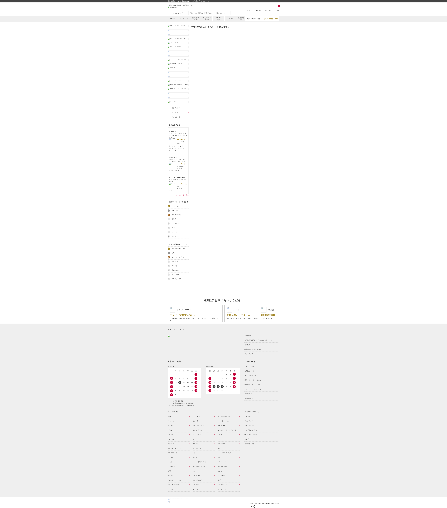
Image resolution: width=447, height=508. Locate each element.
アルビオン (221, 439)
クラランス (171, 444)
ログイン (249, 10)
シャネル (170, 434)
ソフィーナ (221, 475)
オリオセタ (196, 439)
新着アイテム (176, 108)
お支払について (249, 371)
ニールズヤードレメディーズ (227, 430)
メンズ (246, 439)
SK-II (169, 416)
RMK (169, 471)
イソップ (170, 489)
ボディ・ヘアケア (250, 425)
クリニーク (171, 430)
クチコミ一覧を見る (182, 195)
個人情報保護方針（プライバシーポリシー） (258, 340)
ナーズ (170, 462)
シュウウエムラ (197, 480)
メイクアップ (184, 19)
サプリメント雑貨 (218, 19)
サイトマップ (248, 354)
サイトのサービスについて (252, 389)
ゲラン (195, 453)
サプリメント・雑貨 (250, 434)
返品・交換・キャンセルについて (254, 380)
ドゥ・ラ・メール (223, 421)
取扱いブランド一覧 (253, 19)
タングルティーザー (224, 416)
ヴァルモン (196, 416)
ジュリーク (196, 484)
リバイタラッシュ (198, 425)
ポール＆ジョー (222, 489)
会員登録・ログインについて (253, 384)
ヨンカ (220, 471)
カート (277, 8)
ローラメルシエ (222, 484)
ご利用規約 (247, 335)
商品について (248, 394)
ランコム (170, 425)
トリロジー (221, 425)
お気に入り (268, 10)
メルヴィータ (222, 462)
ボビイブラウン (222, 457)
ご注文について (249, 366)
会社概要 (247, 345)
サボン (195, 457)
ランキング (175, 112)
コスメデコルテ (172, 453)
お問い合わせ (248, 398)
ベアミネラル (197, 434)
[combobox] (209, 13)
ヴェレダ (195, 421)
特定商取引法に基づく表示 (252, 349)
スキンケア (172, 19)
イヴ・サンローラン (174, 484)
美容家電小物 (241, 19)
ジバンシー (196, 475)
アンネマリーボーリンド (175, 480)
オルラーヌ (196, 444)
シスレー (195, 471)
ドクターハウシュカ (199, 466)
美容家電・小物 (249, 444)
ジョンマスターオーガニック (177, 448)
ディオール (171, 421)
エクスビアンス (197, 430)
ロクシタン (171, 457)
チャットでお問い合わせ (183, 315)
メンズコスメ (230, 19)
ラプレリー (221, 480)
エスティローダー (173, 439)
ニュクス (220, 434)
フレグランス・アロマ (251, 430)
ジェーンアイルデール (200, 462)
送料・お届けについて (251, 375)
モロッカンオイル (223, 466)
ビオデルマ (221, 444)
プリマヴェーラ (222, 448)
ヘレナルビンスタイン (225, 453)
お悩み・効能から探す (271, 19)
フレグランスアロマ (206, 19)
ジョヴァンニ (172, 466)
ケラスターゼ (197, 448)
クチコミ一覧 (176, 117)
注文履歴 (258, 10)
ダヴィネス (196, 489)
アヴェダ (170, 475)
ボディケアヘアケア (195, 19)
